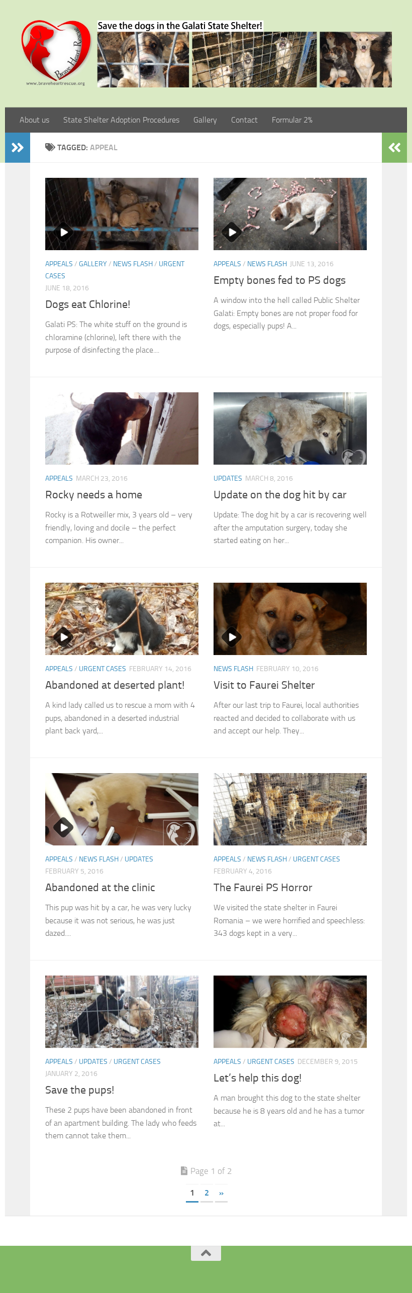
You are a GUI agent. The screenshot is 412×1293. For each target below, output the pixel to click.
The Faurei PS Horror (263, 887)
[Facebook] (193, 1270)
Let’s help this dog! (257, 1078)
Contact (244, 120)
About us (34, 120)
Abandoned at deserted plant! (114, 685)
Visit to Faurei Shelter (264, 685)
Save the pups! (79, 1090)
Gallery (205, 120)
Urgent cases (102, 669)
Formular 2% (292, 120)
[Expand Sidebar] (17, 148)
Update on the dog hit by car (280, 494)
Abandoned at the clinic (100, 887)
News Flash (133, 264)
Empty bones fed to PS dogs (280, 280)
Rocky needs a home (93, 494)
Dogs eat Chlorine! (87, 304)
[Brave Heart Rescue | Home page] (206, 53)
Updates (228, 478)
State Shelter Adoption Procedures (121, 120)
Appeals (59, 264)
